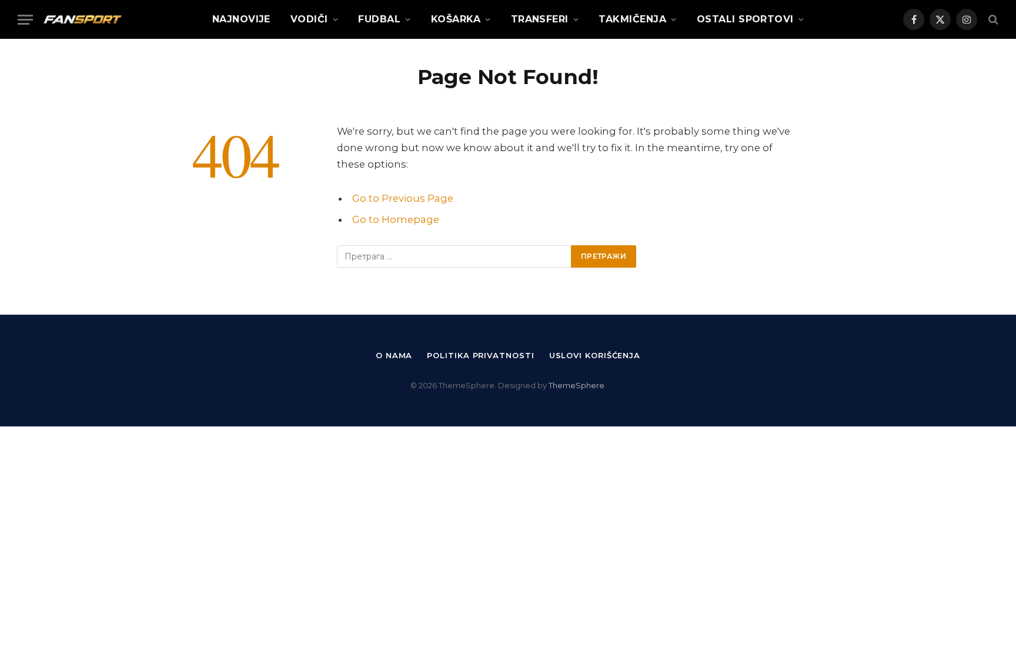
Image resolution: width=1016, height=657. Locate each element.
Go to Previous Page (402, 198)
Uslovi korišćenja (594, 355)
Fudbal (379, 19)
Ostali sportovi (745, 19)
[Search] (992, 19)
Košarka (455, 19)
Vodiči (309, 19)
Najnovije (241, 19)
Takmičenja (632, 19)
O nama (394, 355)
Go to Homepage (395, 219)
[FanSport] (82, 19)
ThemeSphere (576, 385)
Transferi (540, 19)
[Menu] (25, 19)
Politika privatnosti (480, 355)
